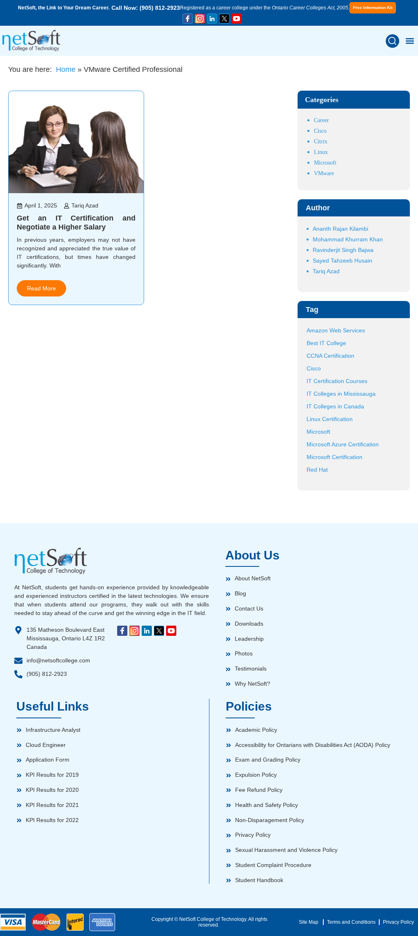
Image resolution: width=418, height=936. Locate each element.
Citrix (320, 141)
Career (321, 120)
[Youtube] (236, 18)
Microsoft (325, 163)
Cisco (320, 131)
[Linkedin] (212, 18)
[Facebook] (187, 18)
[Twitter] (224, 18)
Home (66, 69)
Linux (321, 152)
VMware (324, 173)
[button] (392, 41)
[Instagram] (200, 18)
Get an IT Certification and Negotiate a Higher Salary (76, 222)
